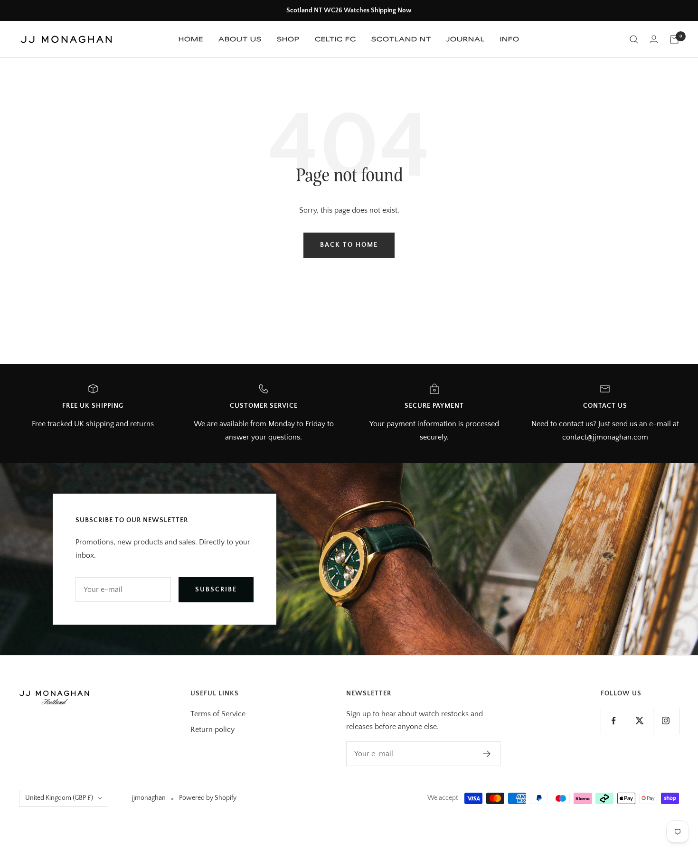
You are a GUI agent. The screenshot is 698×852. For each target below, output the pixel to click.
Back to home (349, 245)
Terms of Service (217, 714)
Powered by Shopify (207, 798)
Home (191, 39)
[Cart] (674, 39)
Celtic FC (335, 39)
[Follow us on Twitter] (640, 721)
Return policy (212, 729)
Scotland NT (401, 39)
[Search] (634, 39)
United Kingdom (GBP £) (59, 798)
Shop (288, 39)
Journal (465, 39)
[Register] (487, 753)
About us (240, 39)
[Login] (654, 39)
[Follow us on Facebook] (614, 721)
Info (509, 39)
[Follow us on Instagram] (666, 721)
